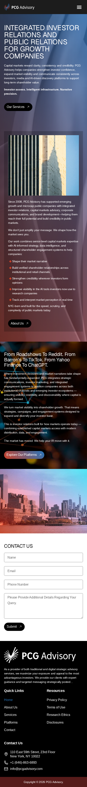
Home (8, 700)
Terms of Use (56, 707)
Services (10, 714)
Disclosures (55, 722)
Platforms (11, 722)
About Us (10, 707)
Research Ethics (58, 714)
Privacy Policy (57, 700)
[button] (79, 7)
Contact (9, 730)
